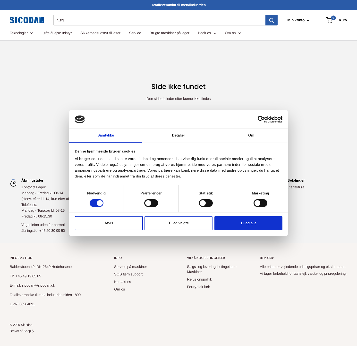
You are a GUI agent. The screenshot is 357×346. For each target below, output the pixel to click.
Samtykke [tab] (105, 135)
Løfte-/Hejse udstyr (57, 33)
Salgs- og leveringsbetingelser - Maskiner (212, 269)
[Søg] (271, 20)
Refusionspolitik (199, 279)
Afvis (108, 223)
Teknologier (19, 33)
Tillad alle (248, 223)
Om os (230, 33)
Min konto (296, 20)
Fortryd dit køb (198, 287)
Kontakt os (122, 282)
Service (135, 33)
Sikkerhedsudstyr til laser (100, 33)
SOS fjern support (128, 274)
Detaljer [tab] (178, 135)
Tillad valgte (178, 223)
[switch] (151, 203)
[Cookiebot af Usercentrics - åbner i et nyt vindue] (261, 119)
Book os (204, 33)
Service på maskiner (130, 267)
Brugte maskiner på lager (169, 33)
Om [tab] (251, 135)
